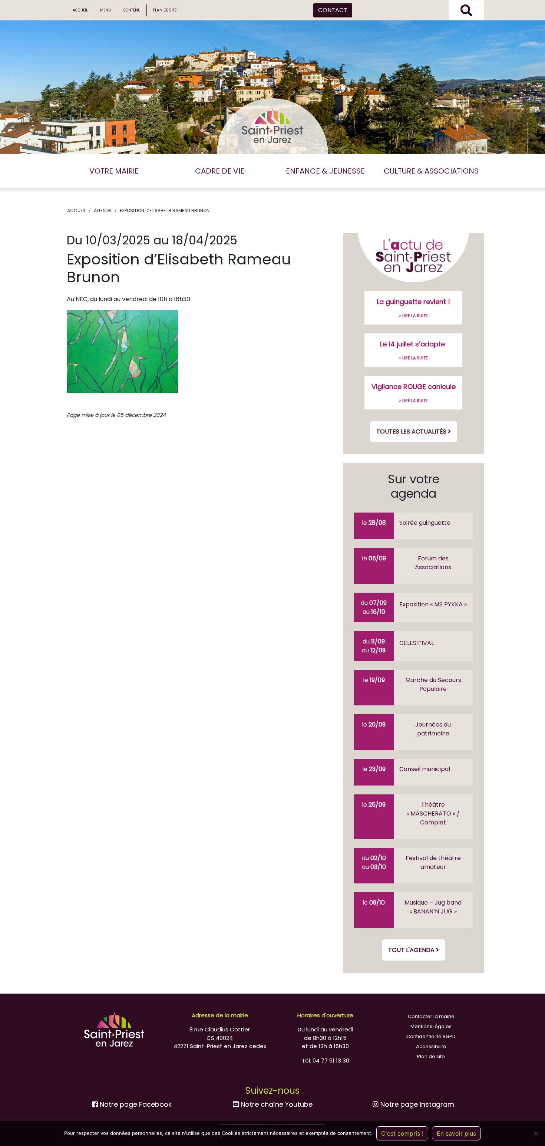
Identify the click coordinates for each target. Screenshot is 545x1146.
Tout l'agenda (412, 950)
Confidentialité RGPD (431, 1036)
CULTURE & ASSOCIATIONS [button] (431, 171)
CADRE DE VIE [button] (219, 171)
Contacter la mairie (431, 1016)
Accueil (80, 10)
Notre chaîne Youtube (276, 1104)
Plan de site (164, 10)
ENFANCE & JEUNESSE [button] (325, 171)
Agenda (103, 210)
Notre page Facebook (135, 1104)
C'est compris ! (402, 1133)
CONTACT (332, 10)
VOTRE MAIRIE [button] (114, 171)
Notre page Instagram (416, 1104)
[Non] (535, 1133)
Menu (105, 10)
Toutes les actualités (412, 431)
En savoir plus (456, 1133)
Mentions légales (431, 1026)
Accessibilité (431, 1046)
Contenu (132, 10)
